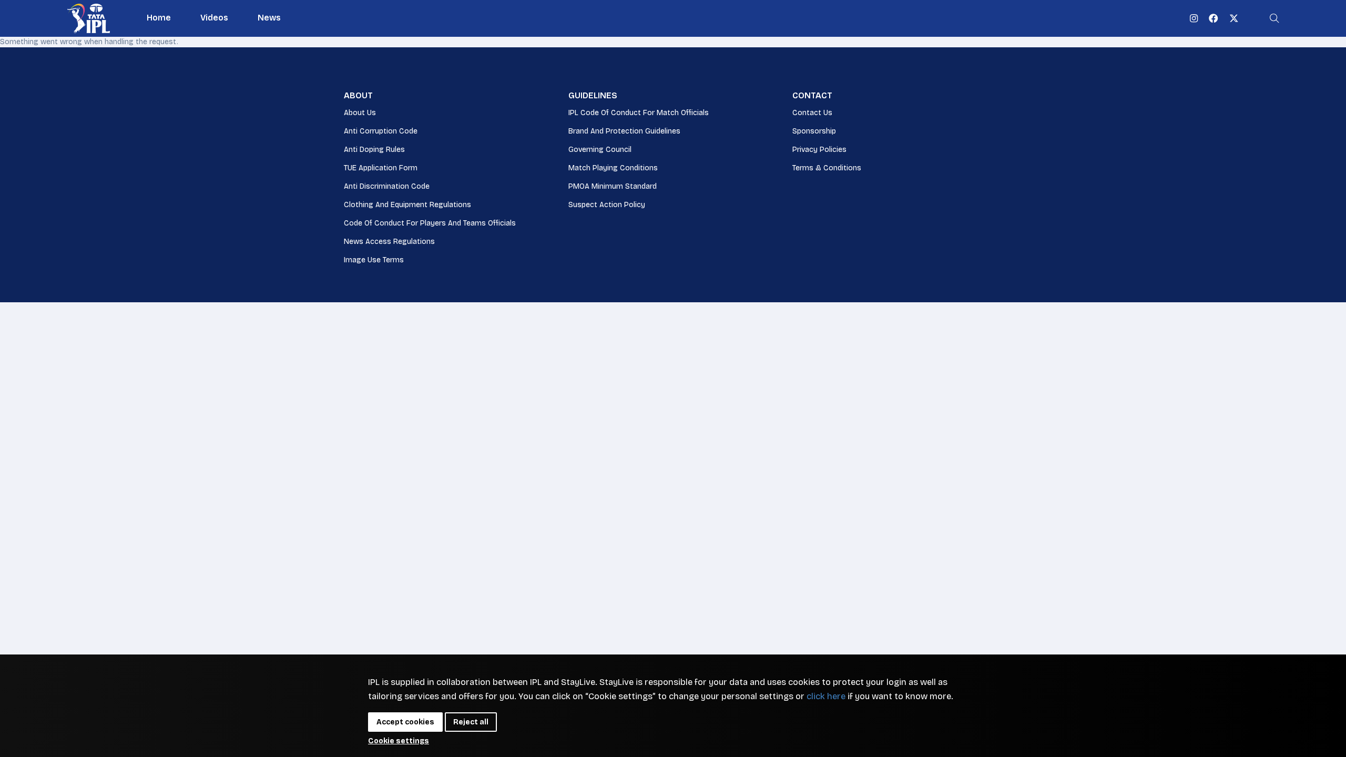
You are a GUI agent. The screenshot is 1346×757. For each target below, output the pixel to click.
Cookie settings (398, 740)
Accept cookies (405, 722)
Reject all (470, 722)
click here (826, 696)
